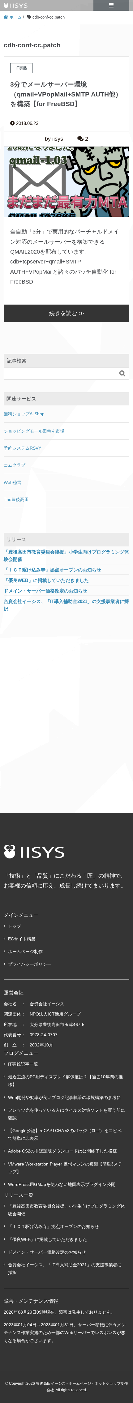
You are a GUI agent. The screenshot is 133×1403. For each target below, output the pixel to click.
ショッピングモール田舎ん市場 (34, 431)
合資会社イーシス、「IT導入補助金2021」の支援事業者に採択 (65, 1268)
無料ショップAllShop (24, 413)
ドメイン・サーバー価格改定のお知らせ (47, 1252)
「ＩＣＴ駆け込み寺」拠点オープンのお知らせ (53, 1226)
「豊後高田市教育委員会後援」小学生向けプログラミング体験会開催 (66, 1210)
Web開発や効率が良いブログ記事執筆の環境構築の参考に (64, 1097)
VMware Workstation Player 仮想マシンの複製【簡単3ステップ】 (65, 1167)
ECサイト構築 (22, 938)
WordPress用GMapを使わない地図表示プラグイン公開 (61, 1184)
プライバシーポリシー (29, 964)
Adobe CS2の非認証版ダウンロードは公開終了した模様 (62, 1150)
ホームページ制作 (25, 951)
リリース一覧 (18, 1195)
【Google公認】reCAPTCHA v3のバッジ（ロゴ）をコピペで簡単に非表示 (65, 1134)
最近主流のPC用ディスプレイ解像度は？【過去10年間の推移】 (65, 1080)
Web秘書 (12, 482)
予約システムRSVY (22, 448)
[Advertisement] (66, 705)
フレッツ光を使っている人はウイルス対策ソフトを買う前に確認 (66, 1114)
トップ (14, 926)
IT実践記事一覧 (23, 1064)
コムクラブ (14, 465)
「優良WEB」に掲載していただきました (47, 1239)
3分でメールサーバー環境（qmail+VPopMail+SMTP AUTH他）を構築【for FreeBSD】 (66, 94)
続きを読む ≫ (66, 313)
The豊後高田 (16, 499)
